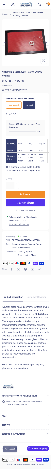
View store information (19, 224)
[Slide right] (46, 43)
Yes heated (14, 105)
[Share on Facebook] (11, 269)
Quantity (9, 179)
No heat (29, 105)
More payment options (25, 210)
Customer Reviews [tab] (36, 297)
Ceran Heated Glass (27, 255)
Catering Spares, (25, 251)
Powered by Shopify (37, 464)
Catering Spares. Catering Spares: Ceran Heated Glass (27, 245)
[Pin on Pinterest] (25, 269)
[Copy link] (39, 269)
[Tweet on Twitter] (18, 269)
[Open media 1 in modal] (25, 42)
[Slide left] (5, 43)
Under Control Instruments (22, 464)
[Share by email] (32, 269)
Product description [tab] (13, 297)
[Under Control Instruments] (8, 388)
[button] (4, 4)
